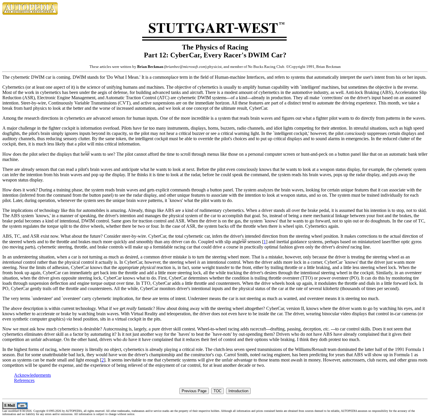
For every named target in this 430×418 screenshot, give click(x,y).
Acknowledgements (32, 375)
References (24, 380)
